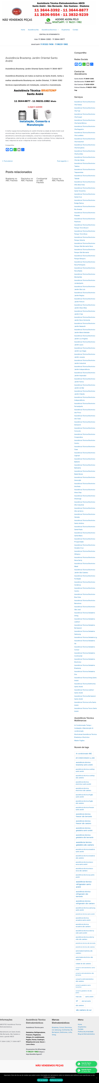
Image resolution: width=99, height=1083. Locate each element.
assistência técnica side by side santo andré (85, 932)
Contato (80, 1029)
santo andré (89, 997)
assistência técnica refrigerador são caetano (85, 902)
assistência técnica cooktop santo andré (85, 770)
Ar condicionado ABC (84, 754)
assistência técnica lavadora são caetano (85, 857)
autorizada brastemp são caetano (84, 952)
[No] (97, 1078)
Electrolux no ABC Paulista (27, 179)
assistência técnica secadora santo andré (83, 919)
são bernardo (86, 1001)
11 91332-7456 (46, 44)
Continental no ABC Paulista (41, 180)
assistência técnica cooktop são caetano (85, 777)
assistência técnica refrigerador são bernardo (83, 894)
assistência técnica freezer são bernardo (84, 815)
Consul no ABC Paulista (58, 179)
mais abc (79, 997)
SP (77, 1001)
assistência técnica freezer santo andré (85, 809)
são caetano (80, 1005)
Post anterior (7, 161)
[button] (58, 29)
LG (53, 1030)
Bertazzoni (55, 1032)
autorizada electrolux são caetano (84, 958)
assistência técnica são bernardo (85, 943)
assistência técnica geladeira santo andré (84, 829)
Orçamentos (82, 1027)
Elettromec (64, 1032)
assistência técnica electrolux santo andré (83, 783)
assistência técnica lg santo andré (85, 876)
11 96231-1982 (61, 44)
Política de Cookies (56, 1080)
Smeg (54, 1035)
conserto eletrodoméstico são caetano (84, 980)
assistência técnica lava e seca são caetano (84, 870)
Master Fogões (79, 740)
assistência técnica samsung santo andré (85, 909)
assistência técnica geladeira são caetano (85, 843)
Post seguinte (62, 161)
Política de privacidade (85, 1031)
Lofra (70, 1032)
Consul (61, 1027)
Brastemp (55, 1027)
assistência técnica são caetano (85, 947)
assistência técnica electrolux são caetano (83, 789)
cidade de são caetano (83, 964)
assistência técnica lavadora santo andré (85, 850)
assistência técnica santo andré (85, 914)
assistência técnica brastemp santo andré (84, 763)
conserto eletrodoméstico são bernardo (85, 974)
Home (80, 1024)
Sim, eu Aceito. (42, 1080)
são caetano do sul (83, 1010)
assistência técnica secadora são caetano (83, 925)
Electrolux (68, 1027)
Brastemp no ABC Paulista (11, 179)
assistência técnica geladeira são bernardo (84, 836)
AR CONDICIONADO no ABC (85, 758)
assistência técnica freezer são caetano (83, 822)
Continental (66, 1030)
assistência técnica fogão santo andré (84, 796)
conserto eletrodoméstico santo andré (85, 968)
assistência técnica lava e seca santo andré (84, 863)
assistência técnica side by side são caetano (85, 938)
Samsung (58, 1030)
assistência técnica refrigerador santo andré (83, 884)
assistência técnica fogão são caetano (84, 802)
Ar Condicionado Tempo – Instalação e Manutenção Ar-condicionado (84, 728)
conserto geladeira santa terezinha (83, 986)
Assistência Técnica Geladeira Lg (85, 637)
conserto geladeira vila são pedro (84, 991)
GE (71, 1030)
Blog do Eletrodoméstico (86, 1034)
